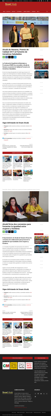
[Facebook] (37, 1)
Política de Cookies (29, 412)
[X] (43, 1)
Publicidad (20, 0)
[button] (47, 11)
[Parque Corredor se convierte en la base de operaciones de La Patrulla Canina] (28, 173)
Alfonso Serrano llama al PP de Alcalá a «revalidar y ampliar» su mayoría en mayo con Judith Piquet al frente (17, 165)
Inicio (4, 11)
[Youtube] (48, 1)
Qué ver (13, 11)
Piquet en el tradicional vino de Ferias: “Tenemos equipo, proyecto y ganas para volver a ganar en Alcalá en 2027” (7, 165)
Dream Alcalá (4, 14)
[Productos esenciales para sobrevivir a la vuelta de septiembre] (17, 173)
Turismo (33, 11)
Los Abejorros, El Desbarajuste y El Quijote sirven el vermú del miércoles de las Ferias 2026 (27, 165)
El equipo (16, 0)
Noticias (8, 11)
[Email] (12, 57)
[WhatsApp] (45, 1)
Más (38, 11)
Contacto (30, 0)
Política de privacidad (21, 412)
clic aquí (10, 131)
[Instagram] (39, 1)
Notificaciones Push (37, 412)
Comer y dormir (26, 11)
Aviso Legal (14, 412)
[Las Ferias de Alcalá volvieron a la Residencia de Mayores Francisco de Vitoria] (7, 173)
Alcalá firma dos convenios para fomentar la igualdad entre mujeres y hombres (9, 147)
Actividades (19, 11)
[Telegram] (41, 1)
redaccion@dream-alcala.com (20, 407)
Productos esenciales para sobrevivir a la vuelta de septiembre (17, 178)
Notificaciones (25, 0)
